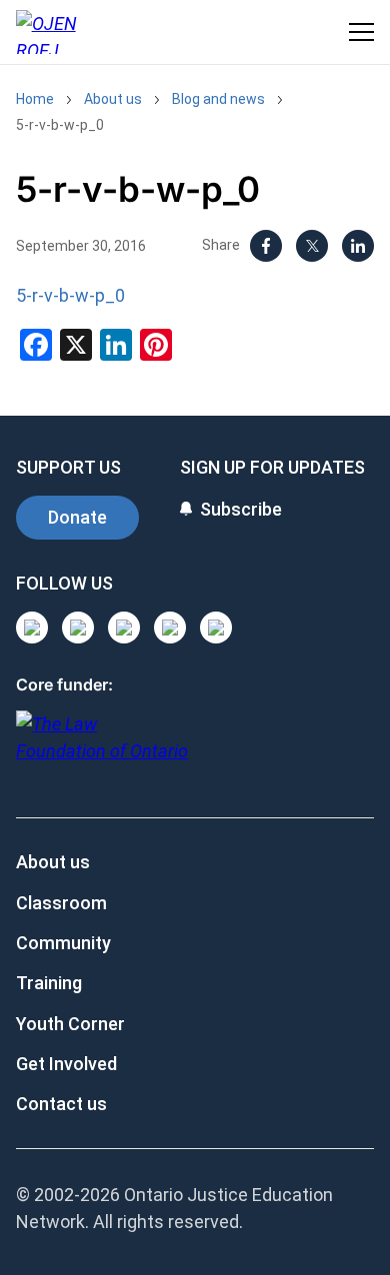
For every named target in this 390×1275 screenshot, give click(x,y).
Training (49, 982)
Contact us (61, 1103)
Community (63, 942)
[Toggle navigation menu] (361, 32)
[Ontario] (102, 747)
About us (113, 99)
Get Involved (66, 1063)
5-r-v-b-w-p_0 (60, 125)
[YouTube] (124, 627)
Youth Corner (70, 1023)
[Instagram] (32, 627)
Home (35, 99)
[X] (312, 246)
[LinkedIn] (358, 246)
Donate (77, 517)
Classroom (61, 902)
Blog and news (218, 99)
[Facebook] (266, 246)
